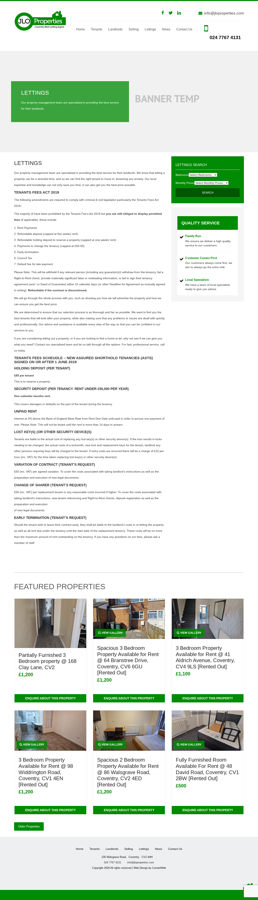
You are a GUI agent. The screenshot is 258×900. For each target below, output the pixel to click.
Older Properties (29, 826)
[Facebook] (164, 13)
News (166, 29)
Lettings (150, 29)
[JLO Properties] (40, 20)
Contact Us (184, 29)
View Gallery (112, 632)
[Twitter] (173, 13)
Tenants (96, 29)
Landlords (115, 29)
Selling (134, 29)
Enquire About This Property (50, 698)
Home (80, 29)
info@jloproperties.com (224, 13)
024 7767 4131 (224, 37)
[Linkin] (181, 13)
